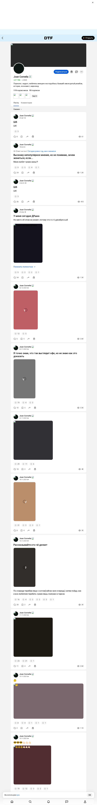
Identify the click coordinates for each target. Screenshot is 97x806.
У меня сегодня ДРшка (26, 216)
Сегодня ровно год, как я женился (42, 151)
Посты (16, 103)
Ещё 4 (34, 96)
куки (18, 795)
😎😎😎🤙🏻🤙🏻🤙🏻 (22, 742)
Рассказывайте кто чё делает (30, 544)
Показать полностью (23, 267)
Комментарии (26, 103)
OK (89, 795)
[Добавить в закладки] (21, 136)
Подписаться (61, 72)
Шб (15, 122)
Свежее (16, 109)
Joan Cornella (25, 116)
